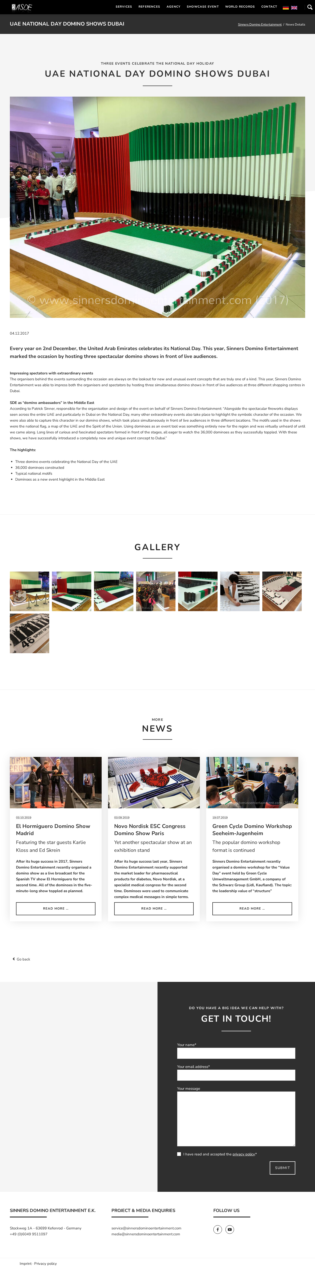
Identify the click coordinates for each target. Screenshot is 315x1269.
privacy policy (244, 1154)
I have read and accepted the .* (220, 1154)
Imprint (26, 1263)
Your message (188, 1088)
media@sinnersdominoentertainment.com (145, 1234)
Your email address (193, 1066)
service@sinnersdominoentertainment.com (146, 1228)
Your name (186, 1044)
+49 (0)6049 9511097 (28, 1234)
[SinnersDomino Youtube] (230, 1229)
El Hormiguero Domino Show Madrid (53, 830)
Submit (282, 1168)
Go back (23, 959)
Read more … (68, 910)
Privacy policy (45, 1263)
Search (310, 7)
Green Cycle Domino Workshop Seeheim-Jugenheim (252, 830)
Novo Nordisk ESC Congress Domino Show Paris (150, 830)
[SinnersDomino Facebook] (219, 1229)
